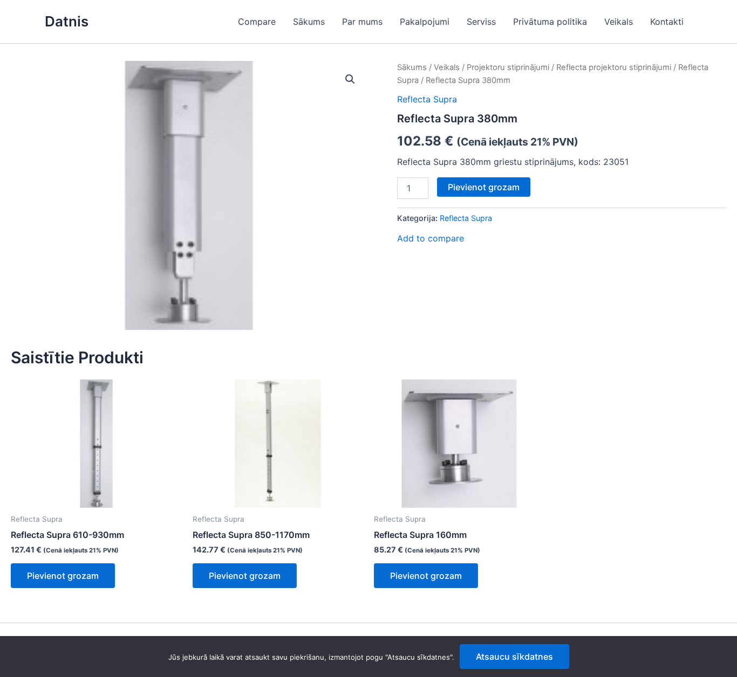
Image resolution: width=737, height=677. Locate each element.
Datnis (66, 21)
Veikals (618, 21)
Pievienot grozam (484, 187)
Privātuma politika (550, 21)
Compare (257, 21)
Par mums (362, 21)
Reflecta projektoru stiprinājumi (613, 67)
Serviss (481, 21)
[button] (350, 79)
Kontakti (667, 21)
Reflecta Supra (427, 99)
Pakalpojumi (424, 21)
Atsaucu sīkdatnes (514, 656)
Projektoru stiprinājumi (508, 67)
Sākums (309, 21)
